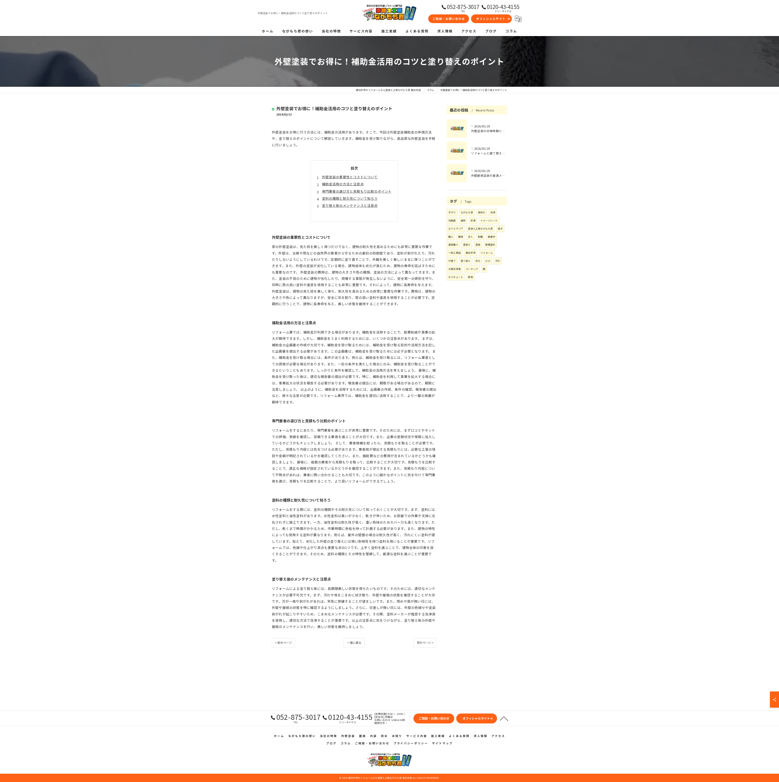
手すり (452, 212)
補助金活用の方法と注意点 (343, 184)
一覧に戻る (354, 643)
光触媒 (452, 220)
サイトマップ (442, 743)
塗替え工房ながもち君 (480, 228)
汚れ (497, 260)
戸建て (452, 260)
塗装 (478, 244)
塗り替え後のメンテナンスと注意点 (350, 205)
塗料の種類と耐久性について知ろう (350, 198)
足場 (472, 220)
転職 (480, 236)
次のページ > (425, 643)
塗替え (467, 244)
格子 (500, 228)
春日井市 (471, 252)
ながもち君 (467, 212)
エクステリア (455, 228)
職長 (460, 236)
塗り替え (466, 260)
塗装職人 (453, 244)
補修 (463, 220)
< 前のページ (283, 643)
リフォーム (486, 252)
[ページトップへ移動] (504, 718)
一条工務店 (454, 252)
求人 (470, 236)
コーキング (472, 269)
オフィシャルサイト (491, 19)
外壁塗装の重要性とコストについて (350, 176)
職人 (450, 236)
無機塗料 (490, 244)
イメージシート (489, 220)
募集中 (491, 236)
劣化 (478, 260)
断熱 (470, 277)
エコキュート (455, 277)
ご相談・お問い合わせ (449, 19)
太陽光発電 (454, 269)
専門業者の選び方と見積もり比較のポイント (357, 191)
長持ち (481, 212)
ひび (487, 260)
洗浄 (492, 212)
